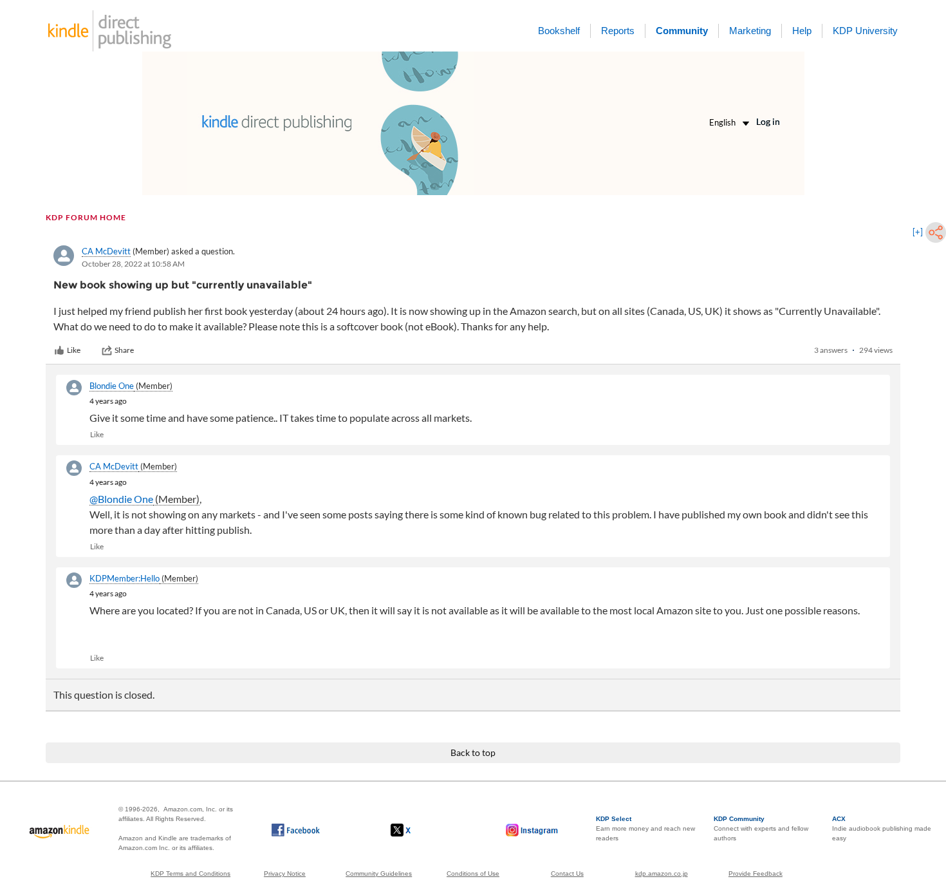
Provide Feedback (755, 873)
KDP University (865, 30)
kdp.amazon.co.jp (661, 873)
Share (124, 350)
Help (802, 30)
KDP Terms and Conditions (190, 873)
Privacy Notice (285, 873)
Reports (618, 30)
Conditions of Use (473, 873)
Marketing (750, 30)
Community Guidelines (379, 873)
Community (682, 30)
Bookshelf (559, 30)
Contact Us (567, 873)
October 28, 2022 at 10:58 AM (133, 264)
